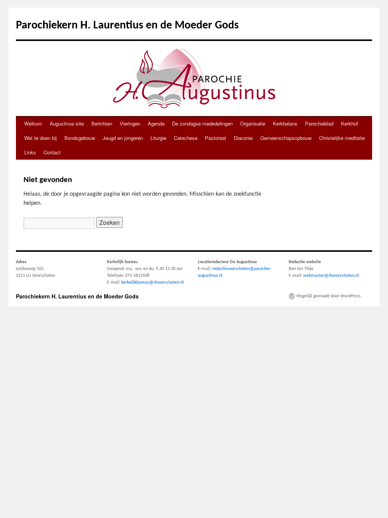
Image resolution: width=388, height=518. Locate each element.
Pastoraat (215, 137)
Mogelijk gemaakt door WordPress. (328, 296)
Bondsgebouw (79, 137)
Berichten (101, 123)
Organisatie (252, 123)
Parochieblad (319, 123)
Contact (52, 152)
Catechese (185, 137)
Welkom (33, 123)
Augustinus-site (67, 123)
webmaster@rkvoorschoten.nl (331, 275)
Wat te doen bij (40, 137)
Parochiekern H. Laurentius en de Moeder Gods (127, 25)
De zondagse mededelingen (202, 123)
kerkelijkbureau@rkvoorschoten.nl (152, 282)
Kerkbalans (285, 123)
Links (30, 152)
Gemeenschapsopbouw (285, 137)
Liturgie (158, 137)
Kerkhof (349, 123)
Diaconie (243, 137)
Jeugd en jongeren (123, 137)
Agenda (156, 123)
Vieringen (130, 123)
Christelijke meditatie (342, 137)
